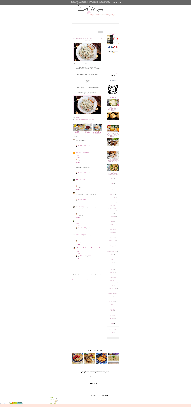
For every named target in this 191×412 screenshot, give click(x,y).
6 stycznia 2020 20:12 (86, 213)
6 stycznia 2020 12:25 (81, 192)
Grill (112, 257)
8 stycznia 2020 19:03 (82, 234)
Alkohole (112, 189)
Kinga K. (77, 179)
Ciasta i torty (112, 194)
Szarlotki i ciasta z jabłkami (112, 235)
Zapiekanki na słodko (112, 240)
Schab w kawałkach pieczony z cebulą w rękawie (113, 365)
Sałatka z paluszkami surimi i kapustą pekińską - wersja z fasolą (97, 133)
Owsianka (112, 221)
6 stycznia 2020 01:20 (82, 179)
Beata (76, 220)
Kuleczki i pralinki (112, 210)
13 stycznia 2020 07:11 (87, 255)
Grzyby (112, 259)
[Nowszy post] (72, 279)
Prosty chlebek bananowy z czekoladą (89, 365)
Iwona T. (77, 234)
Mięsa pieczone (112, 274)
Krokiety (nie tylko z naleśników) (112, 267)
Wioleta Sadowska (79, 139)
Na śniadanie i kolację (85, 119)
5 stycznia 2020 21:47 (86, 152)
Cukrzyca (112, 310)
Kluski (112, 265)
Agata (77, 192)
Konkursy (112, 180)
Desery (112, 200)
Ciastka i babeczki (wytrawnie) (112, 251)
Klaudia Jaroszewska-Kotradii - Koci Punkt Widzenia (85, 247)
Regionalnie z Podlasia (112, 329)
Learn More (115, 2)
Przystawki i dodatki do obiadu (112, 291)
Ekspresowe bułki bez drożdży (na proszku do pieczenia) (113, 122)
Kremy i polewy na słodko (112, 208)
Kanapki (112, 262)
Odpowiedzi (78, 143)
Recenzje (112, 183)
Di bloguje (80, 145)
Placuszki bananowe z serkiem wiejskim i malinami (77, 365)
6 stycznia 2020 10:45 (86, 172)
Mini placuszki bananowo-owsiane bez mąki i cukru (101, 365)
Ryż (112, 296)
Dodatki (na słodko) (112, 202)
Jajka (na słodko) (112, 205)
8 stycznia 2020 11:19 (81, 220)
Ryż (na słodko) (112, 232)
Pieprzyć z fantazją (79, 152)
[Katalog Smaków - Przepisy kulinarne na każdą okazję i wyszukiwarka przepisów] (35, 403)
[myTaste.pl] (6, 403)
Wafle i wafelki (112, 237)
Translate (116, 52)
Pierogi (112, 285)
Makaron (112, 269)
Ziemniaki (112, 304)
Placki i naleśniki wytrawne (112, 288)
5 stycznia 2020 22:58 (81, 165)
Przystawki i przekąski (112, 293)
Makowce (112, 213)
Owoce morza (112, 280)
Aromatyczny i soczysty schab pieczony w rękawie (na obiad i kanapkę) (113, 160)
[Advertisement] (90, 26)
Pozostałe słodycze (112, 229)
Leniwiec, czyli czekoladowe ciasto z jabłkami (113, 148)
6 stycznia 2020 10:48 (86, 185)
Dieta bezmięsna (112, 315)
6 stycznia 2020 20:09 (86, 199)
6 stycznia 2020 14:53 (80, 206)
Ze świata (112, 332)
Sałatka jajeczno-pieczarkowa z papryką (78, 132)
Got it (119, 2)
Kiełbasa (78, 119)
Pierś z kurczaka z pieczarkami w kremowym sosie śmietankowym (113, 173)
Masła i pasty (112, 272)
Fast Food (112, 254)
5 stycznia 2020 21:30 (86, 139)
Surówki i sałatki (92, 119)
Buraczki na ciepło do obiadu (88, 132)
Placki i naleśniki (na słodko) (112, 227)
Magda (77, 165)
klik (91, 66)
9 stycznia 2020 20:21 (86, 227)
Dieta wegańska (112, 318)
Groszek (75, 119)
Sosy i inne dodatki (112, 299)
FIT (112, 321)
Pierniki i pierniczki (112, 224)
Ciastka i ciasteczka (112, 197)
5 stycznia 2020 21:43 (86, 145)
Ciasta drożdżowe (112, 192)
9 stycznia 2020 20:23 (86, 240)
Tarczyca (112, 323)
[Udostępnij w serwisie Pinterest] (101, 117)
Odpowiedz (77, 141)
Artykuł (112, 178)
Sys (76, 206)
